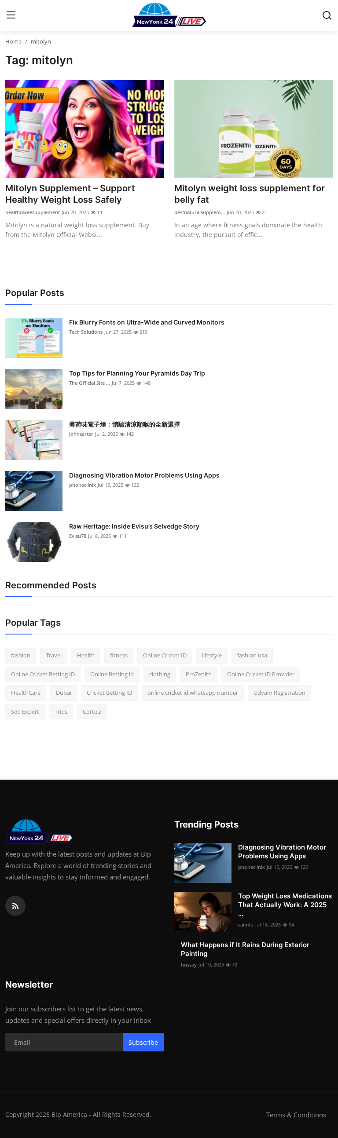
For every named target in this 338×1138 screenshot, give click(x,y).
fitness (119, 655)
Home (13, 41)
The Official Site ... (89, 382)
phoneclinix (82, 484)
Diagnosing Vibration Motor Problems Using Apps (144, 475)
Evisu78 (77, 536)
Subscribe (143, 1042)
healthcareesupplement (32, 212)
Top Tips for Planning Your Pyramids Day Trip (137, 373)
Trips (61, 711)
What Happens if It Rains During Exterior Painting (245, 949)
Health (86, 655)
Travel (54, 655)
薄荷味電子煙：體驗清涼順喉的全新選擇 (124, 424)
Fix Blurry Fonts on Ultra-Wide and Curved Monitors (146, 322)
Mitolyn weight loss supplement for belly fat (249, 194)
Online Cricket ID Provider (260, 674)
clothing (159, 674)
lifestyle (212, 655)
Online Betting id (112, 674)
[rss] (15, 906)
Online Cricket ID (165, 655)
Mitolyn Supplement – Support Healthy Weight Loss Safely (70, 194)
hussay (189, 964)
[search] (327, 15)
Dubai (63, 693)
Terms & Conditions (296, 1114)
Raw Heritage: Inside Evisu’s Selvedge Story (134, 526)
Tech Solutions (86, 331)
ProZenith (199, 674)
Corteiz (92, 711)
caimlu (246, 924)
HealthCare (25, 693)
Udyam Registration (279, 693)
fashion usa (252, 655)
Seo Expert (25, 711)
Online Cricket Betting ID (43, 674)
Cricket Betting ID (109, 693)
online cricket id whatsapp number (192, 693)
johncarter (81, 433)
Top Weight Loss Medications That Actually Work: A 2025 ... (285, 905)
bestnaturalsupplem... (199, 212)
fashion (20, 655)
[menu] (11, 15)
